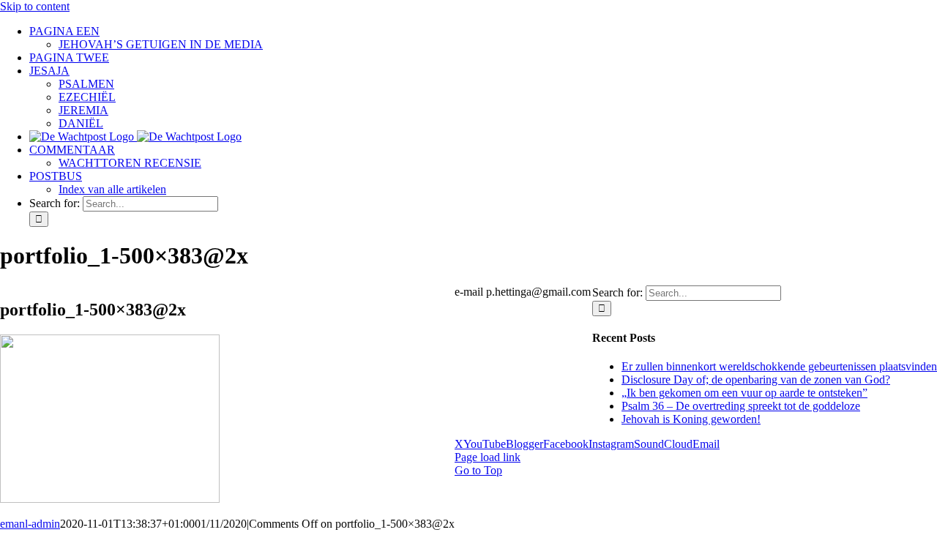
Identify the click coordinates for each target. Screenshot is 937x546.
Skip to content (35, 6)
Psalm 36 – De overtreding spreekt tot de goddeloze (740, 406)
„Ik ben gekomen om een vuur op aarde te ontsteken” (744, 392)
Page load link (487, 457)
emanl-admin (30, 523)
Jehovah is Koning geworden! (691, 419)
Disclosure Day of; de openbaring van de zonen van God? (755, 379)
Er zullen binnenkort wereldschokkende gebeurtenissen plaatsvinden (779, 366)
